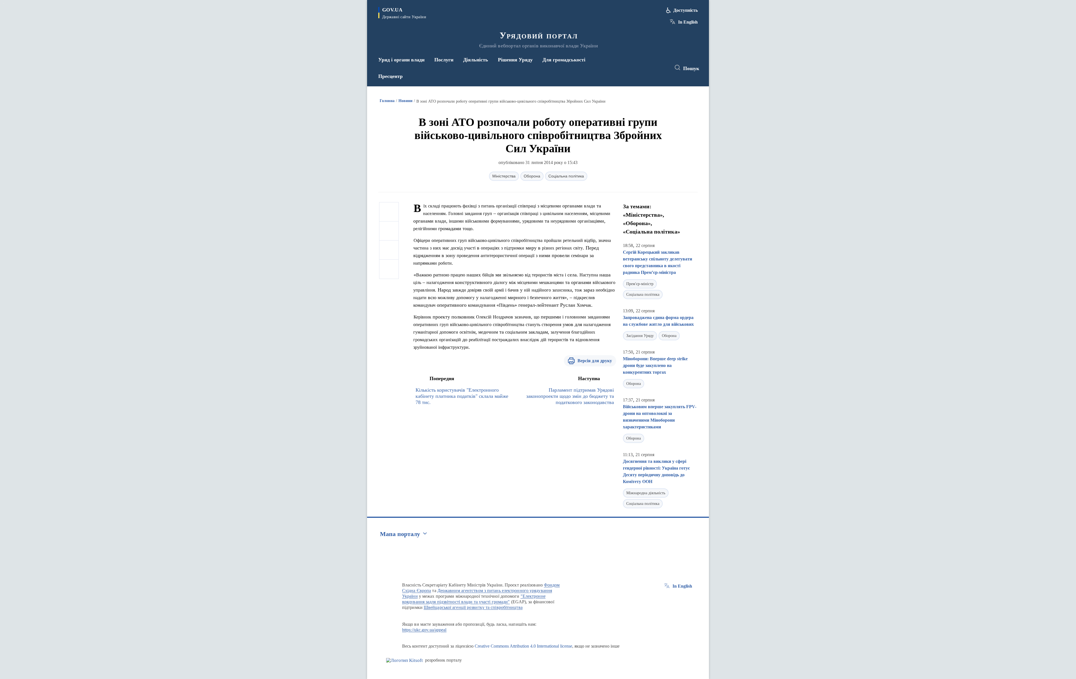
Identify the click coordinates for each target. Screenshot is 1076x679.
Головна (387, 101)
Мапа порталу (400, 533)
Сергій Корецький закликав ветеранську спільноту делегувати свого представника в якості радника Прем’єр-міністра (657, 262)
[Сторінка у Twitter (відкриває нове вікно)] (651, 67)
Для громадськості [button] (563, 60)
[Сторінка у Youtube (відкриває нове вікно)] (661, 67)
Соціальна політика (566, 176)
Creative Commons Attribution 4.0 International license (523, 646)
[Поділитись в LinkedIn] (388, 269)
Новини (405, 101)
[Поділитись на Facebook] (388, 211)
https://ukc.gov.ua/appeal (424, 629)
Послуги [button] (443, 60)
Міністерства (504, 176)
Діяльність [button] (475, 60)
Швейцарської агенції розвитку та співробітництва (473, 607)
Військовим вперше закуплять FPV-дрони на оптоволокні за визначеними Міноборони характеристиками (659, 416)
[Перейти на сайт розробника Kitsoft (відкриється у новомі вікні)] (404, 660)
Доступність (685, 10)
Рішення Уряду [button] (515, 60)
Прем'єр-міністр (639, 284)
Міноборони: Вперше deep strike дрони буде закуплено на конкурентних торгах (655, 365)
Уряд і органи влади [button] (401, 60)
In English (688, 22)
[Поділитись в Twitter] (388, 231)
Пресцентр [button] (390, 76)
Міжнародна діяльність (645, 493)
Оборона (532, 176)
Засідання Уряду (640, 336)
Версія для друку (595, 360)
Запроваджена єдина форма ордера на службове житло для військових (658, 321)
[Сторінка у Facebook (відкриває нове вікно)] (640, 67)
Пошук (691, 68)
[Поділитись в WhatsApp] (388, 250)
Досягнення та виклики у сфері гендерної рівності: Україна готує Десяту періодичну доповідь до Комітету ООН (656, 471)
